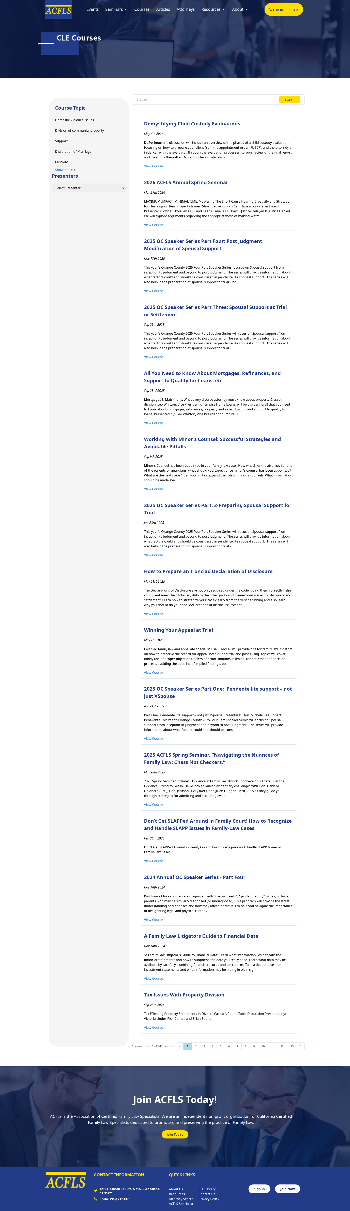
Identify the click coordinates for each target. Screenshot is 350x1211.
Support (61, 141)
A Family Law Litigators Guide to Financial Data (201, 935)
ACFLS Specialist (181, 1203)
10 (263, 1046)
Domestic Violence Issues (74, 120)
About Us (176, 1189)
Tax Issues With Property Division (184, 994)
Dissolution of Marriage (73, 151)
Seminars (114, 9)
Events (92, 9)
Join (295, 10)
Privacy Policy (208, 1199)
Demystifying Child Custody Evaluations (192, 123)
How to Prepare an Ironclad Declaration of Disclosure (208, 571)
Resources (211, 9)
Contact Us (206, 1194)
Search (289, 99)
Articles (163, 9)
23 (292, 1046)
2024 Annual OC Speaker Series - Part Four (194, 877)
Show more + (65, 170)
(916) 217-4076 (120, 1199)
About (237, 9)
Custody (61, 162)
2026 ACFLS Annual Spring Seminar (186, 182)
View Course (153, 166)
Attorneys (186, 9)
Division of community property (79, 130)
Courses (142, 9)
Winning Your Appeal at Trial (178, 630)
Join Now (287, 1189)
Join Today (175, 1134)
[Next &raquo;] (301, 1046)
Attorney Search (181, 1199)
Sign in (259, 1189)
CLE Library (207, 1189)
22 (282, 1046)
